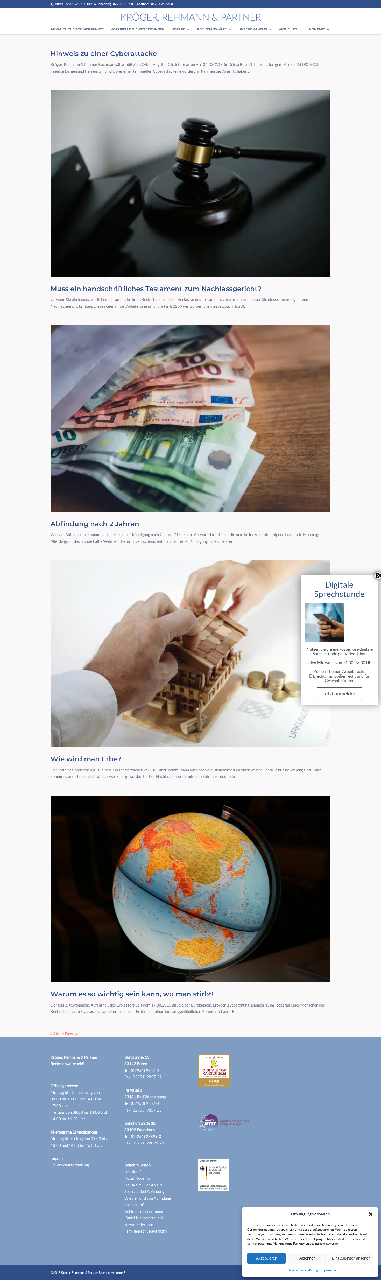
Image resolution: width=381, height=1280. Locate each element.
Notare (178, 29)
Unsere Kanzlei (252, 29)
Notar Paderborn (138, 1224)
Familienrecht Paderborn (145, 1231)
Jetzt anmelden (339, 694)
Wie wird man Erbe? (86, 759)
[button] (370, 1214)
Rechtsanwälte (212, 29)
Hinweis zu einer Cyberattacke (104, 54)
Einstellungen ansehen (351, 1258)
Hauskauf (132, 1172)
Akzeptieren (266, 1258)
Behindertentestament (144, 1211)
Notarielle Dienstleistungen (137, 29)
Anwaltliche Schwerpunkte (77, 29)
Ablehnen (307, 1258)
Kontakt (317, 29)
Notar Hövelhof (137, 1178)
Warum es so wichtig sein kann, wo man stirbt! (132, 994)
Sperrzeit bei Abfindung (144, 1191)
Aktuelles (288, 29)
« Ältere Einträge (65, 1034)
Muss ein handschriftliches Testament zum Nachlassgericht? (156, 289)
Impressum (328, 1270)
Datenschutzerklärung (302, 1270)
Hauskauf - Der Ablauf (143, 1185)
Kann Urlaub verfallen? (143, 1218)
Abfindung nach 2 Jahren (95, 524)
